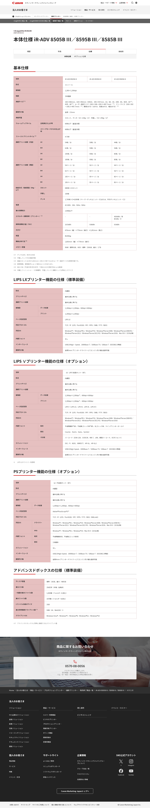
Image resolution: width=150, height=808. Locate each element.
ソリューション (76, 10)
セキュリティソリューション (19, 737)
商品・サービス (89, 10)
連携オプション (78, 21)
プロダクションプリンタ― (52, 724)
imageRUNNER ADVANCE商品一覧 (40, 21)
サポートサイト (51, 755)
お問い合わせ (14, 805)
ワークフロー (90, 21)
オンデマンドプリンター (41, 16)
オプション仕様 (80, 56)
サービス (12, 766)
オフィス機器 (47, 733)
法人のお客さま (20, 9)
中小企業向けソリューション (19, 715)
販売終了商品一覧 (58, 21)
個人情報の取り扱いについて (61, 805)
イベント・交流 (14, 777)
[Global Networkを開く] (136, 2)
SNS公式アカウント (126, 755)
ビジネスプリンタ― (50, 719)
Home (11, 690)
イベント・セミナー (130, 10)
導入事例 (101, 10)
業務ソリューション (16, 746)
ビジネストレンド (114, 10)
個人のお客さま (16, 755)
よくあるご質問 (48, 761)
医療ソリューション (16, 724)
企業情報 (122, 3)
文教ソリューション (16, 728)
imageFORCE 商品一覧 (20, 21)
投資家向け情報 (82, 779)
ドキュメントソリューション (19, 742)
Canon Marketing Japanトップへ (75, 791)
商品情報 (12, 761)
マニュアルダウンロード (51, 766)
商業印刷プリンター (50, 728)
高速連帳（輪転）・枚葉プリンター (73, 16)
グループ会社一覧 (83, 769)
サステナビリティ (83, 774)
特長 (59, 51)
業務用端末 (47, 737)
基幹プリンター (56, 16)
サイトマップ (25, 805)
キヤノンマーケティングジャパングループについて (91, 762)
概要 (29, 51)
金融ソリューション (16, 719)
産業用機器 (47, 742)
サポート (68, 21)
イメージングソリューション (19, 733)
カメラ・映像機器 (49, 715)
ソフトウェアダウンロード (52, 772)
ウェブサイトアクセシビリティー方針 (87, 805)
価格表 (121, 51)
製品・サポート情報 (108, 3)
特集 (10, 772)
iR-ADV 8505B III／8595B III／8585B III (110, 690)
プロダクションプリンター (23, 16)
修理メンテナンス (49, 777)
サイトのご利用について (40, 805)
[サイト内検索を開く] (132, 2)
